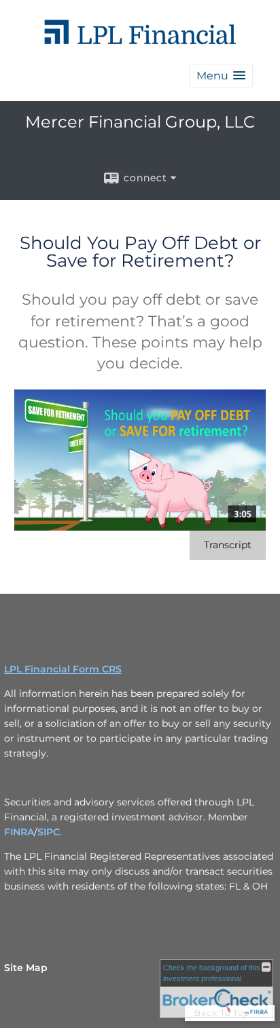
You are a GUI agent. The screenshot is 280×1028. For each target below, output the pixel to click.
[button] (221, 76)
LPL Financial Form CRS (63, 669)
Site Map (26, 968)
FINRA (19, 832)
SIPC (48, 832)
